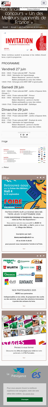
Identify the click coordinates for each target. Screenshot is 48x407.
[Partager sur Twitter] (27, 135)
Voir (24, 249)
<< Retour (5, 167)
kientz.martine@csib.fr (22, 237)
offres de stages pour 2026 (26, 351)
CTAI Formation (28, 353)
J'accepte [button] (24, 399)
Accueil (5, 27)
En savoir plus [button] (28, 394)
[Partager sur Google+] (23, 135)
